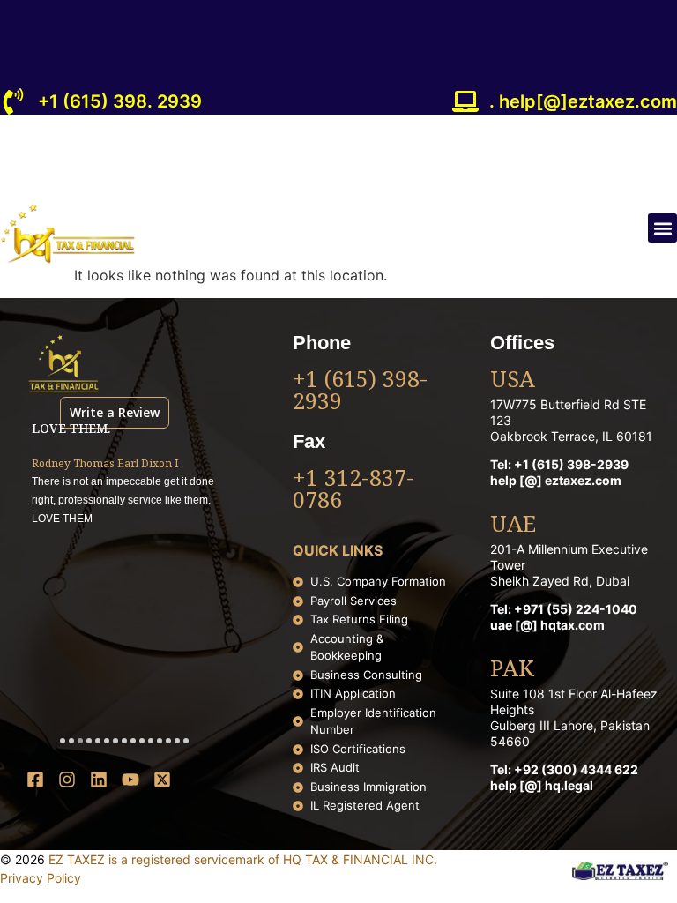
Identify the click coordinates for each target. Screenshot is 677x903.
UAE (513, 525)
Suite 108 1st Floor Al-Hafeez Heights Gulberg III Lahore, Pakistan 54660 (574, 717)
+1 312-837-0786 (353, 491)
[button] (662, 228)
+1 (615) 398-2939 (360, 392)
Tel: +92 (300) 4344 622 (564, 769)
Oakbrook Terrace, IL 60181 (571, 436)
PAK (512, 670)
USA (512, 381)
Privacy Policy (40, 877)
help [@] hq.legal (541, 785)
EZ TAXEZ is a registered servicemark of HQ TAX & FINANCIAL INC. (242, 859)
